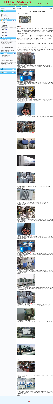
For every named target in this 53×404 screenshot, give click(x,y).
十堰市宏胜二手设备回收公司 (21, 67)
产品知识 (31, 6)
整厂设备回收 (4, 29)
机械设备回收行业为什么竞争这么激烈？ (7, 63)
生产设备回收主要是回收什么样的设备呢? (7, 60)
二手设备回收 (4, 26)
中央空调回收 (4, 32)
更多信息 (18, 395)
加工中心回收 (4, 31)
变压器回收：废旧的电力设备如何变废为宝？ (7, 50)
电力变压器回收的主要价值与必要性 (6, 42)
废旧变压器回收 (4, 22)
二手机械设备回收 (4, 23)
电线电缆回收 (4, 35)
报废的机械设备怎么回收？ (5, 58)
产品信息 (21, 6)
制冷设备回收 (4, 28)
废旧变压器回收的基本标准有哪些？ (6, 39)
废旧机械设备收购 (4, 25)
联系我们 (42, 6)
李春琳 (43, 397)
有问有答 (36, 6)
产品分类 (26, 6)
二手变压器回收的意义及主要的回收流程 (7, 47)
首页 (16, 6)
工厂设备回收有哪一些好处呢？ (5, 55)
